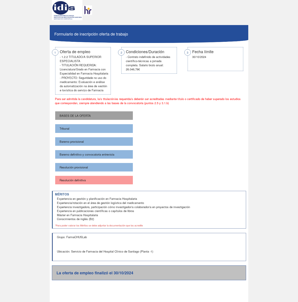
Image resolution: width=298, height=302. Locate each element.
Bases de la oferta (75, 116)
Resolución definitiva (73, 180)
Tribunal (64, 128)
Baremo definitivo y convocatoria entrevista (87, 154)
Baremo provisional (72, 141)
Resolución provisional (74, 167)
